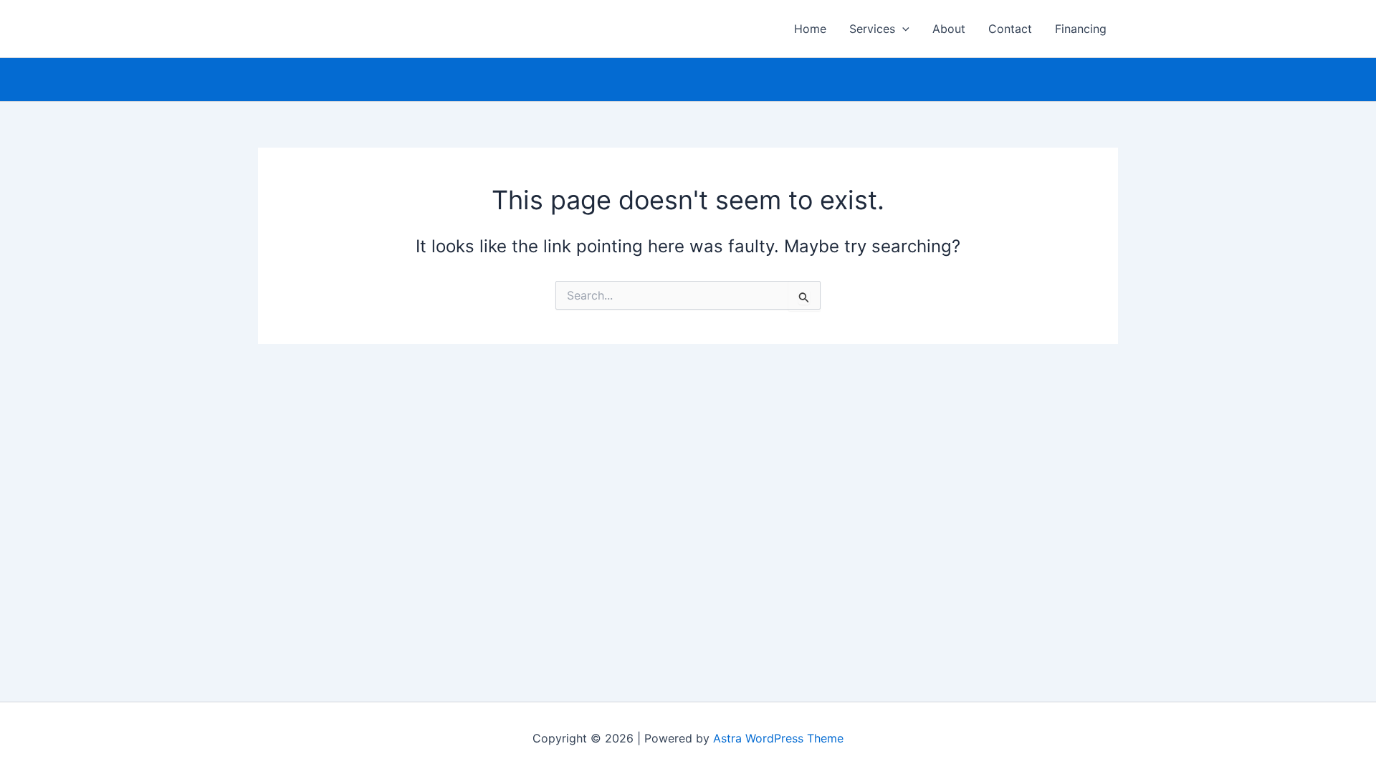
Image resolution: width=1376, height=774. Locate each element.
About (948, 29)
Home (810, 29)
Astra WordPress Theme (778, 738)
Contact (1010, 29)
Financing (1081, 29)
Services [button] (872, 29)
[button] (902, 28)
